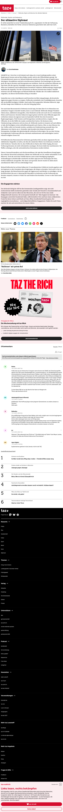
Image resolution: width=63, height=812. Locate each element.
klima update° (4, 654)
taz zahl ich (4, 623)
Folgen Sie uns (4, 515)
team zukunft (4, 677)
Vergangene (4, 711)
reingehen (3, 665)
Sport (2, 541)
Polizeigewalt (4, 572)
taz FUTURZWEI (5, 731)
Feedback (3, 775)
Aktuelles (3, 588)
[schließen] (60, 784)
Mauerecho (4, 657)
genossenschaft (5, 619)
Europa (14, 13)
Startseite (3, 13)
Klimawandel (4, 576)
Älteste (60, 347)
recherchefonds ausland (7, 626)
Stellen (3, 599)
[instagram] (18, 515)
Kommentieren (11, 218)
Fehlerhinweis (19, 218)
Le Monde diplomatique (7, 735)
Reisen (3, 751)
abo (2, 615)
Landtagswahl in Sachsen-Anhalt (9, 568)
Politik (9, 13)
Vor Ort (3, 704)
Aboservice (4, 778)
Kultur (2, 538)
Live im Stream (5, 708)
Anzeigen (3, 763)
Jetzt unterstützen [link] (31, 208)
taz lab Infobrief (5, 688)
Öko (2, 530)
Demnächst (4, 700)
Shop (2, 759)
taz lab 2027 (4, 715)
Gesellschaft (4, 534)
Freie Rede (4, 661)
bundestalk (4, 646)
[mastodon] (10, 515)
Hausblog (3, 592)
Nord (2, 549)
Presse (3, 603)
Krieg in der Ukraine (6, 565)
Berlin (2, 545)
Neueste (55, 347)
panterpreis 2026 (5, 634)
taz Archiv (3, 739)
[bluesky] (14, 515)
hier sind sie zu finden (52, 358)
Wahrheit (3, 553)
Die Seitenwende (5, 596)
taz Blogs (3, 728)
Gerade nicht (55, 784)
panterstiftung (5, 630)
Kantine (3, 755)
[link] (20, 8)
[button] (61, 1)
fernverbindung (5, 650)
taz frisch (3, 681)
